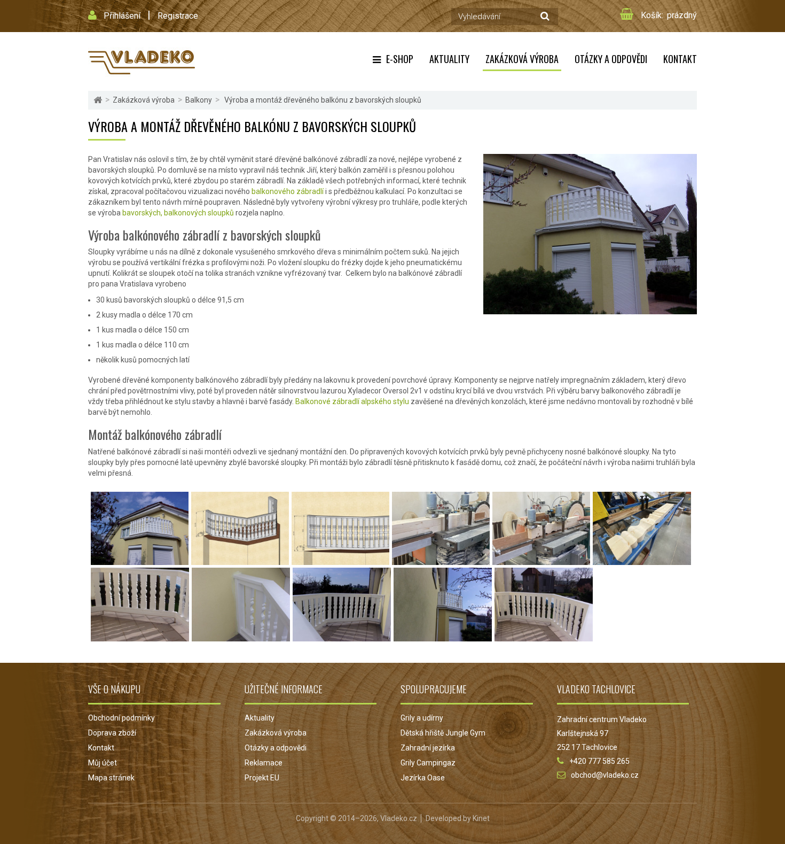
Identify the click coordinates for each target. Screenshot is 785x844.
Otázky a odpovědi (611, 59)
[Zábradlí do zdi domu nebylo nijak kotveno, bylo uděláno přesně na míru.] (241, 636)
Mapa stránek (111, 777)
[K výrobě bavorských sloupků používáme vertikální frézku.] (541, 559)
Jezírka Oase (423, 777)
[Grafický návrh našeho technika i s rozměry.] (240, 559)
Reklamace (263, 762)
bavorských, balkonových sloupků (178, 212)
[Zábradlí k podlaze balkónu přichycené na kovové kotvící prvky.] (140, 636)
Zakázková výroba (522, 59)
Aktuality (449, 59)
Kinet (481, 818)
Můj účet (102, 762)
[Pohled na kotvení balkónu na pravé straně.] (342, 636)
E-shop (399, 59)
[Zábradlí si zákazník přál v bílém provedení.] (543, 636)
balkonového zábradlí (287, 191)
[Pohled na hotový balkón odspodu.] (443, 636)
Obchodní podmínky (121, 718)
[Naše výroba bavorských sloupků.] (441, 559)
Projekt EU (262, 777)
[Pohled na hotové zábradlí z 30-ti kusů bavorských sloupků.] (140, 559)
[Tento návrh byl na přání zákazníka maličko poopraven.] (340, 559)
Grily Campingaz (428, 762)
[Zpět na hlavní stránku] (97, 100)
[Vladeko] (141, 61)
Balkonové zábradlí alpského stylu (352, 401)
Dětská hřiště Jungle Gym (443, 733)
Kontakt (680, 59)
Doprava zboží (112, 733)
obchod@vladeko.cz (605, 775)
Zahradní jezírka (428, 748)
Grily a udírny (422, 718)
